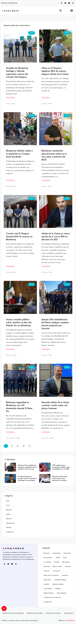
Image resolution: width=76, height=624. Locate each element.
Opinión (8, 527)
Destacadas (56, 553)
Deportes (9, 518)
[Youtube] (69, 3)
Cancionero (57, 571)
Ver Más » (11, 98)
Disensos (65, 575)
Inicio (8, 501)
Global (8, 514)
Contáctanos (68, 613)
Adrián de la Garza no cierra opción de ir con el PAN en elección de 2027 (56, 236)
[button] (60, 10)
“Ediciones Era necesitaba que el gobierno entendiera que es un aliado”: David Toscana (27, 467)
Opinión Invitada (57, 584)
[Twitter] (65, 3)
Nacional (9, 510)
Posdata (56, 562)
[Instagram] (73, 3)
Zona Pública (48, 588)
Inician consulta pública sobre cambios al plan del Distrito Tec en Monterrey (19, 322)
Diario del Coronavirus (51, 575)
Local (8, 505)
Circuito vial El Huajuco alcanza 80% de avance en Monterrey (19, 236)
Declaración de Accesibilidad (13, 613)
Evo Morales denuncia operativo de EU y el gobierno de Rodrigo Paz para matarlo (27, 478)
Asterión (46, 571)
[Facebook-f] (61, 3)
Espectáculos (10, 523)
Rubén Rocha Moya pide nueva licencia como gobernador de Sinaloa (59, 478)
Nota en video (57, 566)
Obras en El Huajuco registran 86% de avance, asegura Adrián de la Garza (55, 71)
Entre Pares (47, 580)
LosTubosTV (10, 532)
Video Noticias (61, 593)
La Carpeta (47, 562)
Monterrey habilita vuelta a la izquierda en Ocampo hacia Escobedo (19, 153)
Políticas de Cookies (53, 613)
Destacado (67, 553)
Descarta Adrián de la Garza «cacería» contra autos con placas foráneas (55, 405)
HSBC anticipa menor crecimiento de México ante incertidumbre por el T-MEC (61, 467)
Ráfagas (57, 588)
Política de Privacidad (35, 613)
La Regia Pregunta (60, 580)
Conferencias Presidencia (52, 597)
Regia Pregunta (49, 593)
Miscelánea (66, 562)
